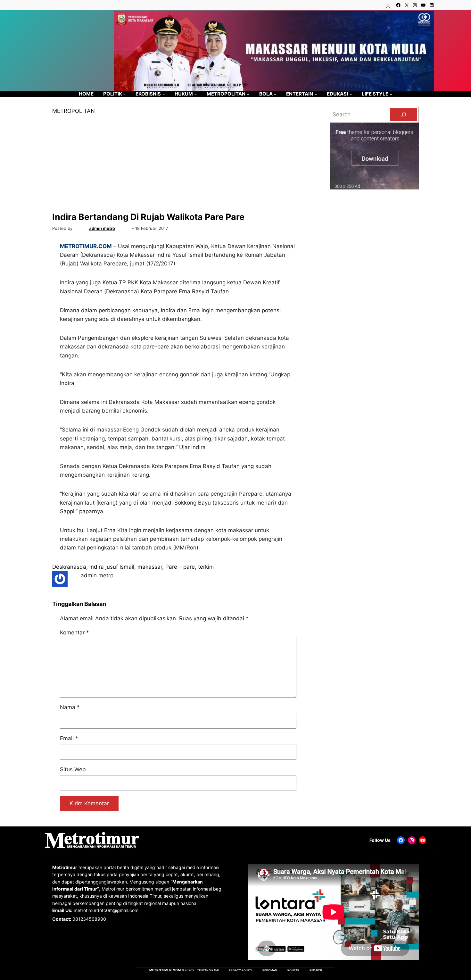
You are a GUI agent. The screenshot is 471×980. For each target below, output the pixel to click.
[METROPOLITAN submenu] (248, 94)
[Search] (403, 114)
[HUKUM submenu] (195, 94)
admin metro (102, 228)
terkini (206, 567)
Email (69, 738)
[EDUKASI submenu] (350, 94)
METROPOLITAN (73, 111)
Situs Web (73, 769)
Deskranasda (69, 567)
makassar (149, 567)
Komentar (74, 632)
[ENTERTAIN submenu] (315, 94)
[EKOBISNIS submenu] (163, 94)
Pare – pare (180, 567)
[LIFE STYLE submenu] (391, 94)
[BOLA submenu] (275, 94)
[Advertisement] (178, 163)
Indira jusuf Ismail (111, 567)
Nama (70, 707)
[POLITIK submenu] (124, 94)
